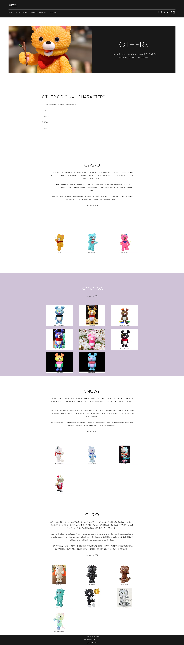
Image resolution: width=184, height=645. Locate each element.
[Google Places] (158, 12)
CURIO (44, 128)
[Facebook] (165, 12)
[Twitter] (168, 12)
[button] (174, 12)
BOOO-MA (46, 116)
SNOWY (45, 122)
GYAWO (45, 110)
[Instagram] (161, 12)
